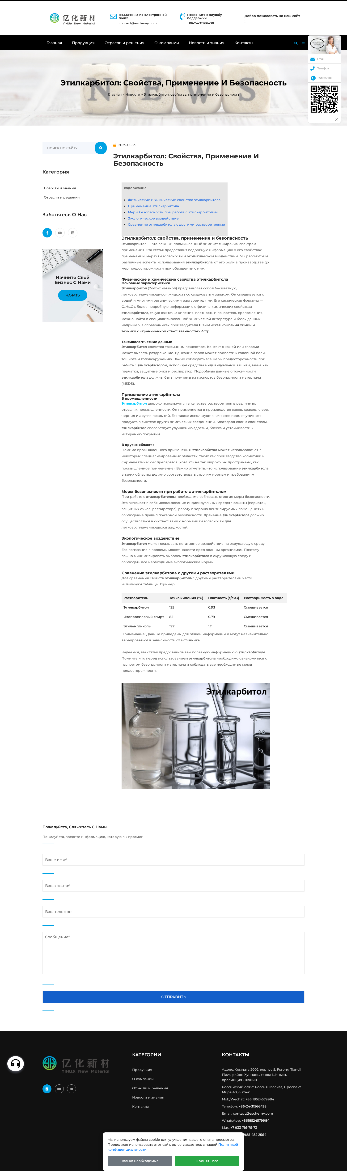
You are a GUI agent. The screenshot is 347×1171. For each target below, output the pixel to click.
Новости (132, 94)
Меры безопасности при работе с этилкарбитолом (173, 212)
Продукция (83, 43)
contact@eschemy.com (138, 23)
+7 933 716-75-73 (243, 1127)
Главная (54, 43)
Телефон (323, 68)
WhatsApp (325, 78)
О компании (166, 43)
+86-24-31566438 (253, 1106)
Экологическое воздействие (153, 218)
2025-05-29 (127, 145)
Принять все (207, 1161)
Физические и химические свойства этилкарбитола (174, 200)
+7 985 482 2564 (252, 1135)
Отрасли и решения (124, 43)
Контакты (243, 43)
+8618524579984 (255, 1120)
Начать (73, 295)
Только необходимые (140, 1161)
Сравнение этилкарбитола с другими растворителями (176, 224)
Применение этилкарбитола (153, 206)
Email (320, 59)
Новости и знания (206, 43)
